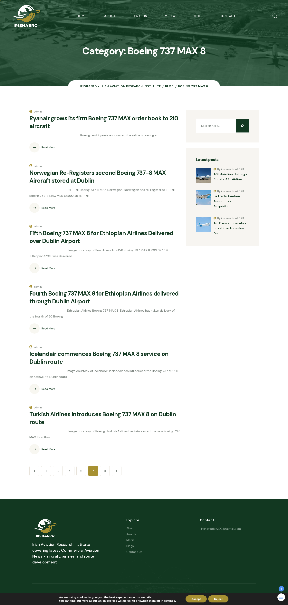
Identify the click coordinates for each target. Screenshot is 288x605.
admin (38, 111)
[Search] (242, 125)
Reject (218, 598)
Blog (197, 16)
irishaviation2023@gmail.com (221, 529)
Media (170, 16)
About (110, 16)
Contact (227, 16)
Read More (48, 147)
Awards (140, 16)
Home (82, 16)
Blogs (130, 546)
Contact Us (134, 552)
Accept (196, 598)
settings (169, 600)
